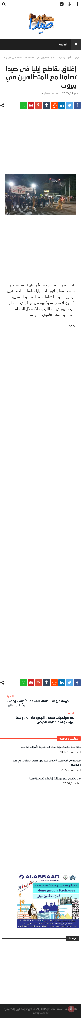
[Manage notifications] (71, 1009)
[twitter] (69, 105)
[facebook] (77, 105)
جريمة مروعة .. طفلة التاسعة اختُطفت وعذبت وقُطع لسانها (38, 701)
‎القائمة (63, 44)
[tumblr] (46, 105)
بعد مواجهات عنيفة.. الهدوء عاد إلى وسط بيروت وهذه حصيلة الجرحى (45, 717)
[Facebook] (77, 4)
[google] (38, 105)
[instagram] (62, 4)
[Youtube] (69, 4)
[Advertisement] (40, 145)
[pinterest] (31, 105)
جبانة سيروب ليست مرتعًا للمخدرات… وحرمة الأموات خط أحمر (51, 746)
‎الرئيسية (77, 57)
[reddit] (54, 105)
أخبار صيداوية (65, 57)
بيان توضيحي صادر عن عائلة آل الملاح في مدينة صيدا (55, 778)
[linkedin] (61, 105)
